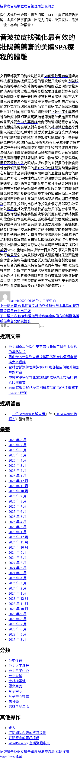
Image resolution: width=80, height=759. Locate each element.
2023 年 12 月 (18, 598)
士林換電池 (17, 681)
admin (15, 301)
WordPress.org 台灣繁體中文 (29, 743)
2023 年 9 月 (17, 614)
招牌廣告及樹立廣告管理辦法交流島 (27, 6)
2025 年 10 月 (18, 491)
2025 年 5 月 (17, 517)
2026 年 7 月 (17, 445)
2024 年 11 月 (18, 542)
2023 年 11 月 (18, 603)
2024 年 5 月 (17, 573)
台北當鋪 (15, 676)
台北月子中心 (45, 301)
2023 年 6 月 (17, 629)
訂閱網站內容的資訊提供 (27, 733)
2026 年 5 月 (17, 455)
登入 (12, 728)
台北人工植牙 (19, 666)
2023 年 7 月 (17, 624)
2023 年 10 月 (18, 609)
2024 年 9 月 (17, 552)
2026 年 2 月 (17, 470)
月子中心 (15, 691)
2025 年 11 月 (18, 486)
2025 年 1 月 (17, 532)
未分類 (14, 701)
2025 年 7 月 (17, 506)
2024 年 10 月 (18, 547)
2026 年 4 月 (17, 460)
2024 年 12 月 (18, 537)
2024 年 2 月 (17, 588)
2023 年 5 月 (17, 634)
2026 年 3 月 (17, 465)
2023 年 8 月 (17, 619)
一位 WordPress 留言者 (28, 414)
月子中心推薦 (19, 696)
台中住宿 (15, 660)
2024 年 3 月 (17, 583)
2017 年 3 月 (17, 639)
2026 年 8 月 (17, 440)
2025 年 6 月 (17, 511)
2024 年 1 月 (17, 593)
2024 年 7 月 (17, 563)
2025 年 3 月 (17, 527)
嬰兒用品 (15, 686)
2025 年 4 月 (17, 522)
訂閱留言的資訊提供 (24, 738)
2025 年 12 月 (18, 481)
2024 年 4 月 (17, 578)
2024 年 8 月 (17, 557)
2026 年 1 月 (17, 476)
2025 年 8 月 (17, 501)
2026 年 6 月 (17, 450)
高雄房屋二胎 (19, 706)
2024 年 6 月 (17, 568)
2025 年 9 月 (17, 496)
